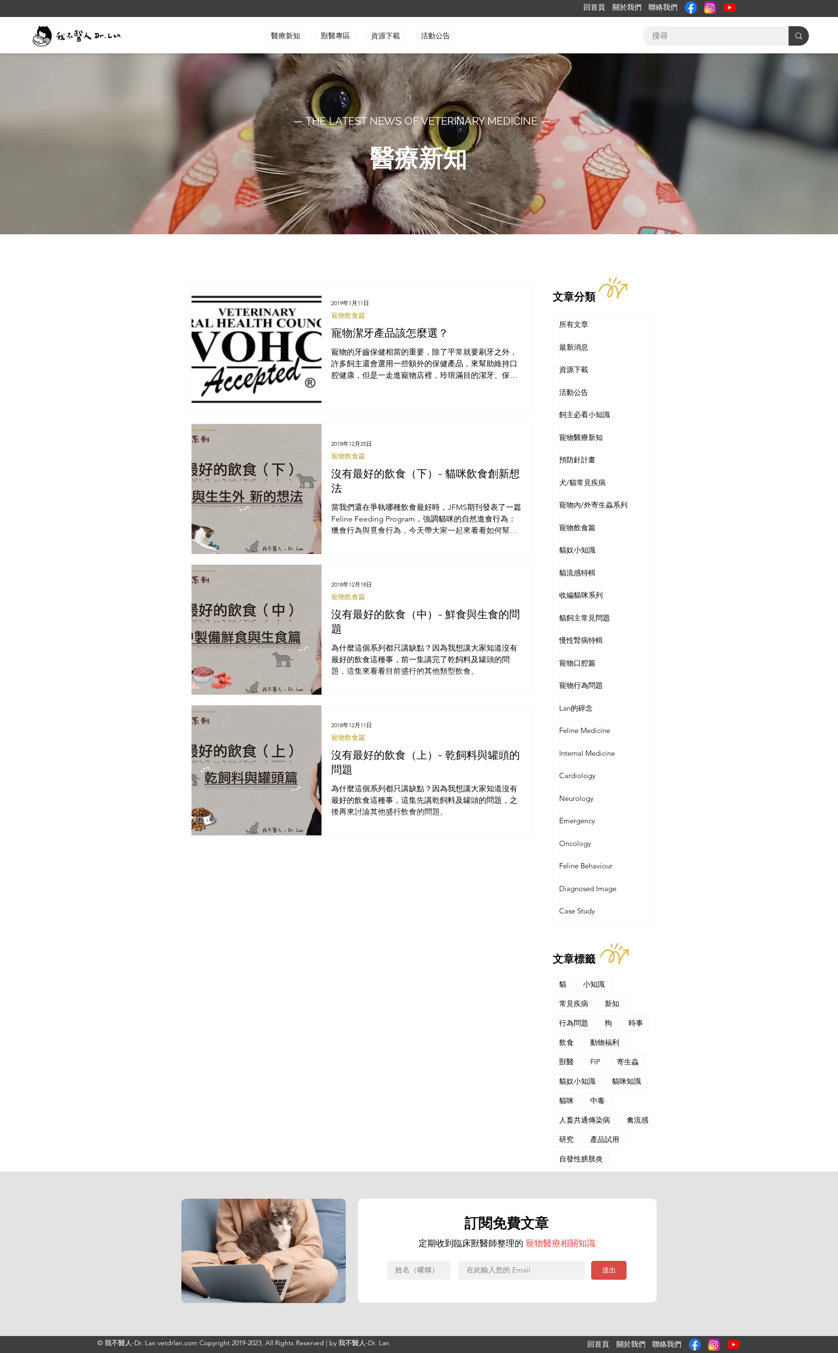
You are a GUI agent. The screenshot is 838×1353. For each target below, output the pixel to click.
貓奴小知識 (577, 1081)
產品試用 (604, 1139)
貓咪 (566, 1100)
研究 (566, 1139)
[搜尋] (799, 36)
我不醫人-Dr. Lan (363, 1342)
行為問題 (573, 1022)
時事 (635, 1022)
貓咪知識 (626, 1081)
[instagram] (710, 7)
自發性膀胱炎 (581, 1158)
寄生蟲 (628, 1061)
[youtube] (730, 7)
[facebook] (691, 7)
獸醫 (566, 1061)
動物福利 (604, 1042)
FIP (595, 1061)
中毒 (597, 1100)
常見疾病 (573, 1003)
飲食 (566, 1042)
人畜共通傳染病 (584, 1120)
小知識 (594, 984)
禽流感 (637, 1120)
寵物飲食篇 (348, 315)
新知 (612, 1003)
